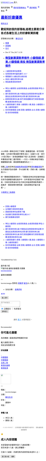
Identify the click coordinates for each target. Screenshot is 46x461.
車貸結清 (4, 368)
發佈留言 (5, 311)
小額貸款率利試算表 (13, 71)
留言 (25, 283)
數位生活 (19, 39)
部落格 (8, 46)
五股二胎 (4, 363)
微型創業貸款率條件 (13, 82)
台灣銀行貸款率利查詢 (14, 209)
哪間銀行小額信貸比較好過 (16, 76)
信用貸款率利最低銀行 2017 (16, 74)
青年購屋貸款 (36, 167)
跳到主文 (4, 24)
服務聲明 (24, 430)
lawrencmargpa (6, 271)
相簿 (7, 43)
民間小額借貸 (10, 206)
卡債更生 (4, 192)
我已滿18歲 (5, 456)
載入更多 (5, 298)
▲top (3, 293)
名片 (7, 48)
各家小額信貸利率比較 (14, 79)
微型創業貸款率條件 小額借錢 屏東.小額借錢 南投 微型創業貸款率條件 (25, 61)
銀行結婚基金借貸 (12, 217)
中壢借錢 (4, 360)
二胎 (6, 167)
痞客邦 (20, 283)
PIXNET (10, 427)
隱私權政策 (39, 427)
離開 (12, 456)
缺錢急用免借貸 (21, 167)
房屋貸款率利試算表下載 (15, 212)
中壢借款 (4, 357)
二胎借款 (11, 192)
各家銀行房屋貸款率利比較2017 (17, 214)
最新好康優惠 (11, 17)
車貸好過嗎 (5, 365)
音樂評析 (18, 289)
